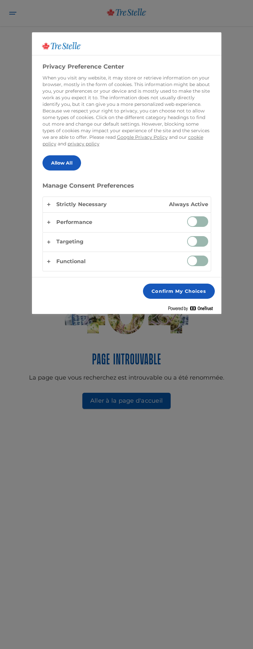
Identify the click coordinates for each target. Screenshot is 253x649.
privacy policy (83, 144)
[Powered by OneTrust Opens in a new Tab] (193, 310)
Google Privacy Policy (142, 137)
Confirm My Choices (179, 291)
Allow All (61, 163)
